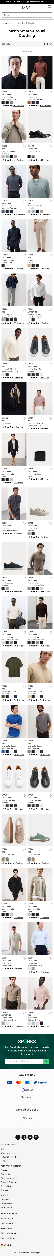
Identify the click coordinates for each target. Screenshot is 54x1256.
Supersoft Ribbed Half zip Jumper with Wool (10, 371)
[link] (2, 1245)
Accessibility (6, 1228)
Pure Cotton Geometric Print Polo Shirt (10, 530)
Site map (4, 1190)
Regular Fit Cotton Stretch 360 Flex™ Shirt (9, 262)
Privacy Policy (7, 1218)
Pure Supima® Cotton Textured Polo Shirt (8, 965)
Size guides (6, 1186)
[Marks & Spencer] (26, 8)
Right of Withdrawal (9, 1233)
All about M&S (7, 1207)
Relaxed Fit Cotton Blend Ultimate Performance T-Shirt (9, 693)
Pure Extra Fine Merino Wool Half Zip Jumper (36, 585)
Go (46, 1061)
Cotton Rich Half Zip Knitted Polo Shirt (35, 424)
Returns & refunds (9, 1157)
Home (4, 23)
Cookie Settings (8, 1238)
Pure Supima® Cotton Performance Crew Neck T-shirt (36, 99)
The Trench (6, 423)
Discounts (5, 1174)
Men (12, 23)
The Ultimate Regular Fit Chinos (9, 316)
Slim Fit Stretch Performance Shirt (35, 964)
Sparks (4, 1170)
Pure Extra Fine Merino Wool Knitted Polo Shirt (9, 99)
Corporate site (7, 1203)
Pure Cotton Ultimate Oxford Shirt (34, 1020)
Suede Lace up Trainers (33, 529)
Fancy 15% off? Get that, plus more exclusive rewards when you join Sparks (27, 2)
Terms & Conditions (9, 1213)
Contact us (5, 1199)
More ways (26, 1097)
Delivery (4, 1149)
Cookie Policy (7, 1223)
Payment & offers (8, 1182)
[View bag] (49, 7)
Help (3, 1161)
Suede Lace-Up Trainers (8, 856)
